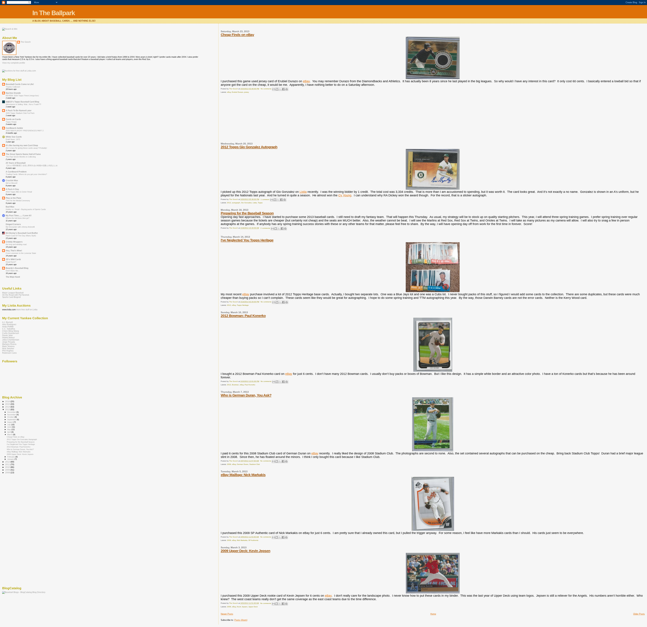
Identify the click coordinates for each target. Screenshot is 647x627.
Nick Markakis (242, 540)
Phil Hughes (7, 351)
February (11, 457)
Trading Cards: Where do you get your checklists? (26, 174)
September (12, 420)
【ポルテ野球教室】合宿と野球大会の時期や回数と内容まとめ (32, 166)
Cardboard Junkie (14, 128)
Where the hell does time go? (17, 218)
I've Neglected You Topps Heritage (247, 240)
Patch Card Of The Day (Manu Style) (21, 236)
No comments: (266, 89)
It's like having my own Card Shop (22, 145)
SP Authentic (253, 540)
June (9, 427)
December (11, 412)
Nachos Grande (13, 93)
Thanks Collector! (13, 87)
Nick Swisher (8, 348)
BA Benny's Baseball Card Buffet (22, 233)
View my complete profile (13, 63)
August (10, 422)
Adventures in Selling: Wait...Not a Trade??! (23, 104)
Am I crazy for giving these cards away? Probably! (26, 148)
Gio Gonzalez (246, 203)
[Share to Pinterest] (286, 89)
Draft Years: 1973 (13, 139)
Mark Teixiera (8, 346)
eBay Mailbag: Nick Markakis (243, 475)
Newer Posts (227, 614)
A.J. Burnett (7, 322)
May (9, 429)
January (10, 459)
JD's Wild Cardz (13, 259)
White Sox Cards (14, 137)
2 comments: (265, 228)
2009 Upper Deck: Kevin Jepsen (245, 551)
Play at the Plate (13, 198)
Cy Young (344, 195)
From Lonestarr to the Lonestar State (21, 253)
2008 (229, 464)
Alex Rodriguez (9, 324)
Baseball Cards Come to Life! (20, 84)
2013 (7, 409)
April (9, 432)
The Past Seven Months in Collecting (21, 157)
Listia (303, 191)
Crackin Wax (12, 180)
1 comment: (265, 199)
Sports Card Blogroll (11, 297)
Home (433, 614)
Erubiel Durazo (237, 92)
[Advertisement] (246, 119)
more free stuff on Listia (26, 309)
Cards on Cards (13, 119)
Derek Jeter (7, 335)
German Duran (242, 464)
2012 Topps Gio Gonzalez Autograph (249, 147)
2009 (229, 540)
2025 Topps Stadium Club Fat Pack (20, 113)
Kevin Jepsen (242, 607)
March (10, 435)
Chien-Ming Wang (10, 331)
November (11, 415)
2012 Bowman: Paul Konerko (243, 316)
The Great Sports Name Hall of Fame (23, 154)
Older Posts (639, 614)
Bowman (235, 385)
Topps (260, 203)
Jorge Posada (8, 342)
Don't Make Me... (13, 271)
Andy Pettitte (8, 326)
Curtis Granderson (10, 333)
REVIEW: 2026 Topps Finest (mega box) (22, 96)
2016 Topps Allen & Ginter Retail (19, 192)
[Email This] (273, 89)
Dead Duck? (11, 262)
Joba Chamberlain (10, 340)
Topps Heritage (243, 305)
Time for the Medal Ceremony (18, 201)
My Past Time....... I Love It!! (19, 215)
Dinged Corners (13, 224)
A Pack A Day (12, 189)
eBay (306, 81)
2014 (7, 407)
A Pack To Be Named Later (19, 110)
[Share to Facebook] (283, 89)
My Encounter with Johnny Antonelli (20, 227)
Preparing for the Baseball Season (247, 213)
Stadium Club (254, 464)
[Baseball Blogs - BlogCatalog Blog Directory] (23, 592)
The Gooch (26, 42)
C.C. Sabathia (8, 329)
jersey (246, 92)
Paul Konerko (250, 385)
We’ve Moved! (11, 183)
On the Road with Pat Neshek (15, 295)
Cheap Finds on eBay (237, 35)
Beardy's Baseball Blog (17, 268)
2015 (7, 404)
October (10, 417)
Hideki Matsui (8, 337)
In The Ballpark (53, 13)
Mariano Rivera (9, 344)
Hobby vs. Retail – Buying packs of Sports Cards (26, 209)
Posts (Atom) (240, 620)
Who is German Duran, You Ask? (246, 395)
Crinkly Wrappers (14, 242)
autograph (236, 203)
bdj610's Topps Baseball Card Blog (22, 102)
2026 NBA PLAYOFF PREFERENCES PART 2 (24, 131)
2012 (229, 203)
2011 (7, 464)
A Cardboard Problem (16, 172)
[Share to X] (280, 89)
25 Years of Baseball (15, 163)
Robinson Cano (9, 353)
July (9, 425)
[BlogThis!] (277, 89)
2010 (7, 467)
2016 (7, 401)
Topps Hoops (11, 122)
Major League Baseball (13, 293)
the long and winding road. (16, 244)
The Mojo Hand (13, 277)
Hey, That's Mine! (14, 250)
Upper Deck (253, 607)
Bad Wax (10, 207)
